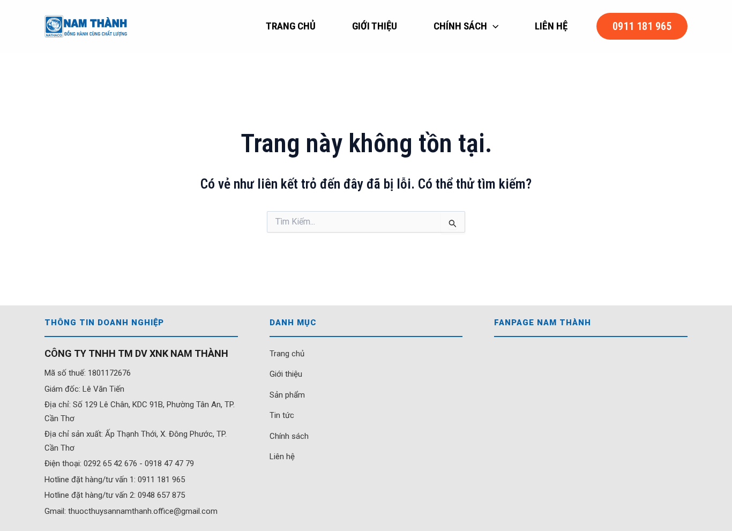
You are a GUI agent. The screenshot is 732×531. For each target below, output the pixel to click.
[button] (492, 26)
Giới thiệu (286, 374)
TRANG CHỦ (291, 26)
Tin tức (282, 415)
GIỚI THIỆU (374, 26)
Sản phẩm (287, 395)
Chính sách (289, 436)
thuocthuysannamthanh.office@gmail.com (143, 511)
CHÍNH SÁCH (460, 26)
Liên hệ (282, 456)
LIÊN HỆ (551, 26)
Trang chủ (287, 353)
